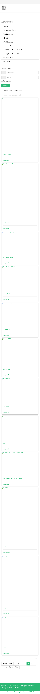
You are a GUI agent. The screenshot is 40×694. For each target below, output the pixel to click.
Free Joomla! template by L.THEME (20, 692)
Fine (16, 667)
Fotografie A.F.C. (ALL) (12, 54)
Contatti (6, 61)
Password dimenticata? (12, 95)
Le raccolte (7, 46)
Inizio (5, 663)
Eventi (5, 38)
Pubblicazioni (8, 42)
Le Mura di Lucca (9, 30)
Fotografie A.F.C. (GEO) (12, 50)
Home (5, 26)
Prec (10, 663)
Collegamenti (8, 57)
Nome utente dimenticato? (13, 91)
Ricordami (7, 81)
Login (5, 85)
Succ (11, 667)
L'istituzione (8, 34)
